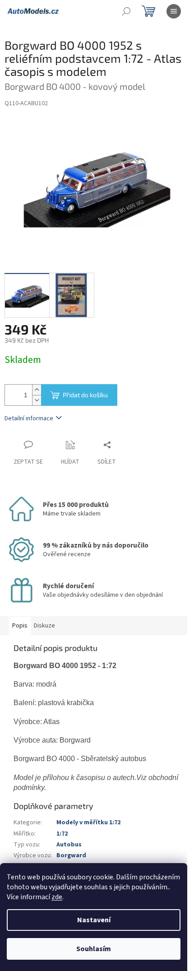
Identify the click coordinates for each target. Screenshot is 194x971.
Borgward (71, 855)
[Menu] (174, 11)
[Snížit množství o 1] (36, 400)
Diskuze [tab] (44, 625)
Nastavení (94, 920)
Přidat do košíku (85, 395)
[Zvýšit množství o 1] (36, 390)
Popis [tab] (20, 625)
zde (56, 897)
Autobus (69, 844)
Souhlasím (93, 949)
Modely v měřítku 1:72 (88, 822)
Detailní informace (29, 418)
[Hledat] (126, 11)
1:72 (62, 833)
